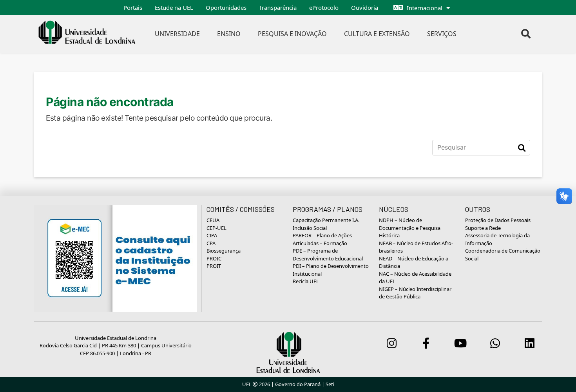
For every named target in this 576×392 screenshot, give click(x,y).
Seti (330, 384)
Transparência (278, 7)
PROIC (213, 258)
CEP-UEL (216, 227)
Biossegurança (223, 250)
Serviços (441, 33)
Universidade (177, 33)
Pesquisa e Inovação (292, 33)
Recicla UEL (306, 281)
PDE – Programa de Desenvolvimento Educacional (328, 254)
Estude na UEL (174, 7)
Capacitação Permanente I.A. (326, 220)
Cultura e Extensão (377, 33)
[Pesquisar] (521, 147)
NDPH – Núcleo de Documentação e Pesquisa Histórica (409, 228)
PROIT (213, 265)
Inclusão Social (310, 227)
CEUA (212, 220)
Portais (132, 7)
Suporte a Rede (483, 227)
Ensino (229, 33)
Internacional (424, 8)
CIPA (211, 235)
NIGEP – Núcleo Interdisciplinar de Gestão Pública (415, 292)
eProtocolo (324, 7)
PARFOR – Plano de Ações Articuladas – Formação (322, 239)
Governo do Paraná (298, 384)
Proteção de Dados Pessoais (498, 220)
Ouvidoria (364, 7)
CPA (211, 243)
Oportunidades (226, 7)
